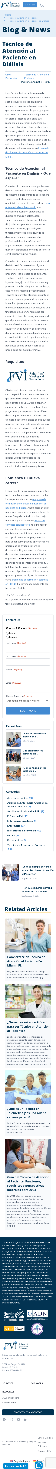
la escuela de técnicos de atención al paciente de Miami (27, 152)
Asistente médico (17, 797)
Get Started (30, 5)
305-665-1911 (16, 1370)
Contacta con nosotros (28, 1412)
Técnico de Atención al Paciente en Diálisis (28, 20)
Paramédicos (15, 840)
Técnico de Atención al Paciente (23, 17)
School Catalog (45, 1437)
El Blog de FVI (15, 816)
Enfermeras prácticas (20, 820)
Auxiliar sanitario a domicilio (23, 811)
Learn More (28, 710)
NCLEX (11, 835)
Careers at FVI (9, 1402)
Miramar (13, 637)
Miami (12, 633)
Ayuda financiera (10, 1397)
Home (8, 14)
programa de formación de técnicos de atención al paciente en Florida (25, 503)
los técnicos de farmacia (21, 830)
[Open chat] (39, 1465)
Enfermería (13, 825)
